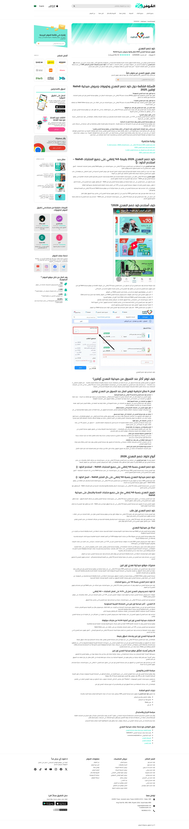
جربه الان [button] (56, 129)
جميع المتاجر (150, 13)
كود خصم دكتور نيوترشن (148, 785)
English (41, 6)
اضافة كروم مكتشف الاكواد (119, 788)
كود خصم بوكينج (150, 775)
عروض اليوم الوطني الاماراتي (119, 772)
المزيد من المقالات (40, 159)
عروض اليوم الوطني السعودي (119, 775)
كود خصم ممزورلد (150, 772)
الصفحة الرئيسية (151, 21)
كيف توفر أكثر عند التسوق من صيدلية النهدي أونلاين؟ (140, 150)
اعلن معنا (101, 13)
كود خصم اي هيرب (150, 780)
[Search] (74, 6)
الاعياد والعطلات (123, 765)
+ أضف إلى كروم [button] (57, 148)
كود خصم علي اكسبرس (148, 778)
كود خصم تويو (151, 765)
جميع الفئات (140, 13)
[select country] (35, 6)
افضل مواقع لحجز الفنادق (120, 785)
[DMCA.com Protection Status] (50, 809)
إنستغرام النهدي (146, 740)
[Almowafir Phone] (154, 811)
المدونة (131, 13)
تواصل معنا (122, 13)
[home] (145, 6)
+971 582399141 (146, 811)
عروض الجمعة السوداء (121, 767)
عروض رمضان (123, 778)
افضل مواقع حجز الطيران (120, 783)
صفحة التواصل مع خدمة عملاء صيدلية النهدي (138, 730)
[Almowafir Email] (154, 806)
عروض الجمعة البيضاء (121, 770)
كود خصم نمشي (150, 783)
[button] (62, 62)
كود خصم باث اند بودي (149, 767)
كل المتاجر (36, 55)
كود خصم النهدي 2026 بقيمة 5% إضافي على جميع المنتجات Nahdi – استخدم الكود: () (131, 144)
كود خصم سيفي (150, 770)
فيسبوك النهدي (146, 738)
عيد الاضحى (124, 780)
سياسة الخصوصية (94, 775)
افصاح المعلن (95, 770)
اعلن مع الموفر (95, 765)
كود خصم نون (151, 762)
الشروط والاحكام (111, 13)
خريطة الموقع (95, 778)
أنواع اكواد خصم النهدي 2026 (147, 152)
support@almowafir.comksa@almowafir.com (144, 807)
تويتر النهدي (147, 743)
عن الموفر (92, 13)
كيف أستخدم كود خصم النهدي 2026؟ (144, 147)
